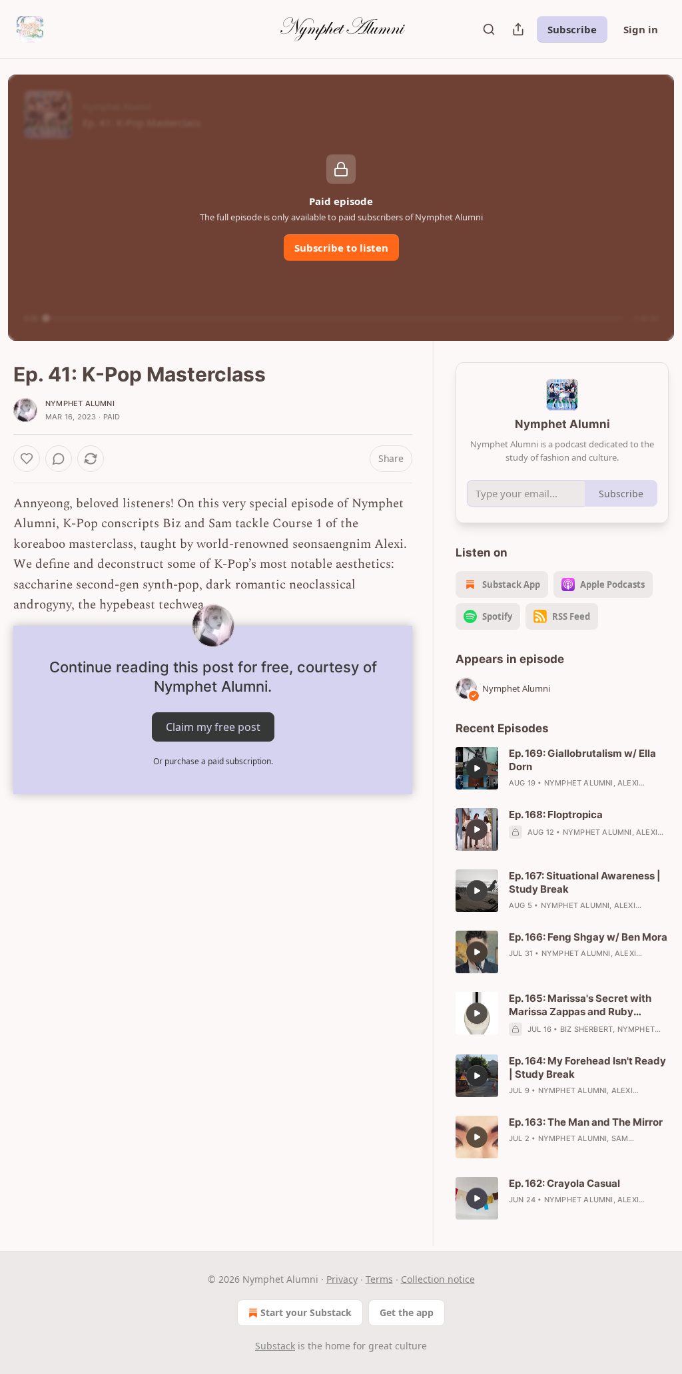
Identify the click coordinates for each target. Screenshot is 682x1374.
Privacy (342, 1279)
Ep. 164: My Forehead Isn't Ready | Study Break (587, 1067)
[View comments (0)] (58, 458)
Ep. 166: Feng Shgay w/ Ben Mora (588, 937)
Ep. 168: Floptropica (556, 814)
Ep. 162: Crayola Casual (564, 1183)
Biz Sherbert (586, 1029)
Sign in (640, 29)
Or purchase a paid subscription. (213, 761)
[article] (562, 768)
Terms (379, 1279)
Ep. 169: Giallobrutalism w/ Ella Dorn (582, 760)
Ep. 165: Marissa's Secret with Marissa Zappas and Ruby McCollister (580, 1005)
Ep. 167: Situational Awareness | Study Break (585, 882)
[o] (477, 768)
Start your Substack (306, 1312)
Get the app (407, 1312)
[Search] (489, 29)
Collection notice (438, 1279)
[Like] (26, 458)
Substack (275, 1345)
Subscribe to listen (341, 247)
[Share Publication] (518, 29)
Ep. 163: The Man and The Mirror (586, 1122)
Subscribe (572, 29)
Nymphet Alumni (80, 403)
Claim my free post (213, 727)
